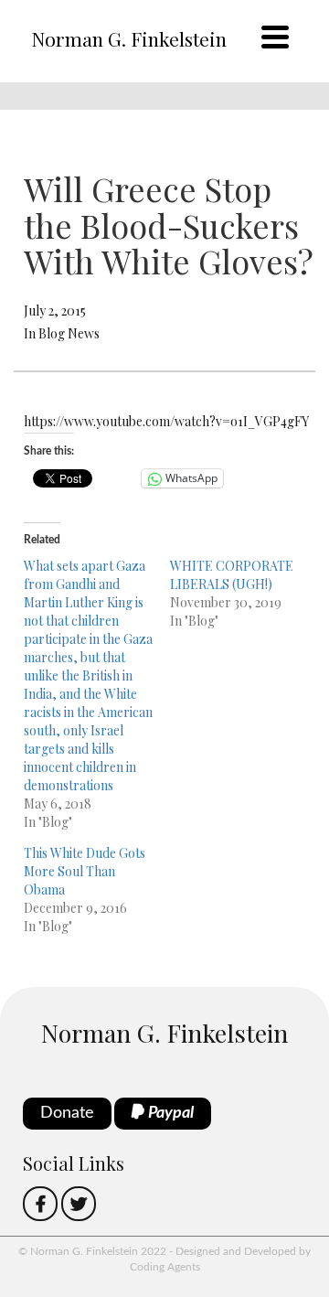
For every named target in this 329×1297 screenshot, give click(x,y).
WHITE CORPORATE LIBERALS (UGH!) (231, 575)
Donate (67, 1113)
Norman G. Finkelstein (129, 38)
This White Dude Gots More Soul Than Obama (84, 871)
